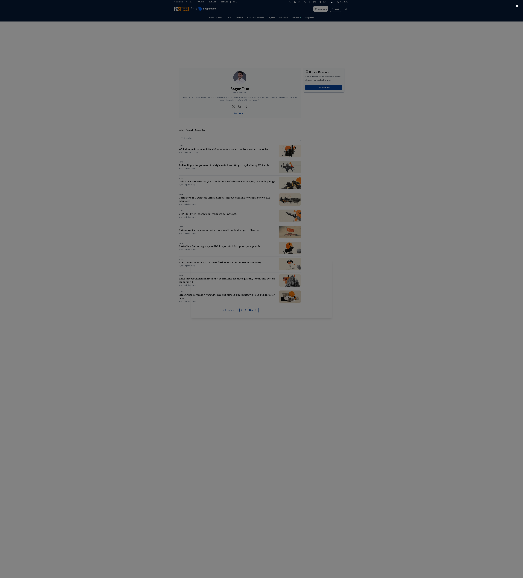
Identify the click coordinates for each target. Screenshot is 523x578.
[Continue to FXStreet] (517, 6)
